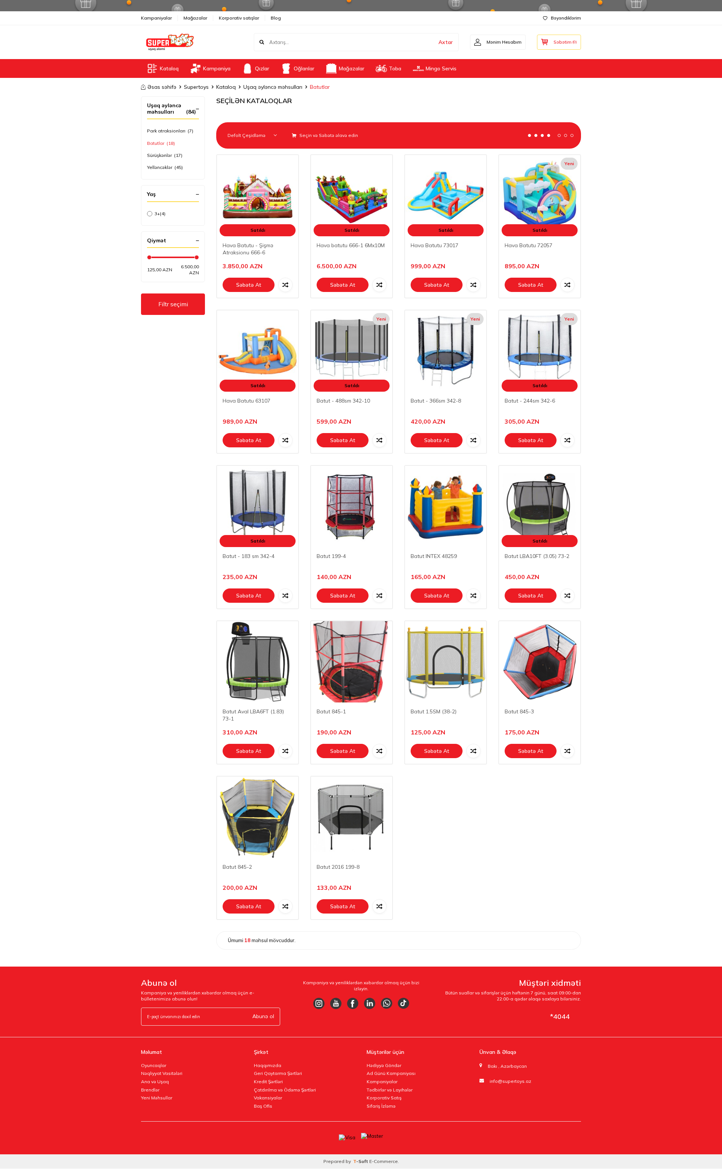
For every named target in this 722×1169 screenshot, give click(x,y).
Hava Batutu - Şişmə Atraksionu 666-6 (248, 249)
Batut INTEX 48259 (434, 556)
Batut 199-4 (331, 556)
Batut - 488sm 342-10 (343, 400)
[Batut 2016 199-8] (351, 817)
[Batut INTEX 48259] (445, 506)
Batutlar (161, 143)
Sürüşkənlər (164, 155)
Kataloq (169, 68)
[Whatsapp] (386, 1003)
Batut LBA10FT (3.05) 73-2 (537, 556)
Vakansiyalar (268, 1098)
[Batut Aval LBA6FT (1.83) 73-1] (257, 661)
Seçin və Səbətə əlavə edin (328, 135)
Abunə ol (263, 1016)
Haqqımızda (267, 1065)
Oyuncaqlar (153, 1065)
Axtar (445, 42)
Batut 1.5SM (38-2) (434, 711)
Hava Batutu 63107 (246, 400)
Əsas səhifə (161, 87)
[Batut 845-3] (539, 661)
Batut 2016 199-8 (338, 866)
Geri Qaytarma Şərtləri (278, 1073)
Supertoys (196, 87)
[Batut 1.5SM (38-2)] (445, 661)
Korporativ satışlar (239, 18)
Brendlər (150, 1090)
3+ (160, 213)
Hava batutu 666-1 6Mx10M (351, 245)
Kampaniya (217, 68)
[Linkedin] (369, 1003)
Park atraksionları (170, 131)
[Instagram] (319, 1003)
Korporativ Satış (384, 1098)
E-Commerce (383, 1161)
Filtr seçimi (173, 304)
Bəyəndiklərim (566, 18)
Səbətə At (248, 284)
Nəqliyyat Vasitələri (161, 1073)
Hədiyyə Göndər (384, 1065)
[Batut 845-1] (351, 661)
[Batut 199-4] (351, 506)
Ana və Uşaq (155, 1081)
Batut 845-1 (331, 711)
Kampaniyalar (156, 18)
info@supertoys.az (510, 1081)
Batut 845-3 (519, 711)
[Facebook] (352, 1003)
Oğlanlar (304, 68)
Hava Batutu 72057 (528, 245)
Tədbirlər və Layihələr (390, 1090)
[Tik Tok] (403, 1003)
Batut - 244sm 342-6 (530, 400)
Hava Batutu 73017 (434, 245)
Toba (395, 68)
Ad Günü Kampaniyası (391, 1073)
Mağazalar (195, 18)
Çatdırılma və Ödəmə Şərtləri (285, 1090)
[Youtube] (335, 1003)
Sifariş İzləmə (381, 1106)
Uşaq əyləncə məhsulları (272, 87)
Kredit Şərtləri (268, 1081)
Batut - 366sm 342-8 (436, 400)
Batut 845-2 (237, 866)
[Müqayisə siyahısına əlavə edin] (285, 285)
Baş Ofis (263, 1106)
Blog (276, 18)
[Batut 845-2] (257, 817)
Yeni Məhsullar (156, 1098)
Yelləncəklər (165, 167)
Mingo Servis (441, 68)
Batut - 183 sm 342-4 (249, 556)
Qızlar (262, 68)
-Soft (361, 1161)
